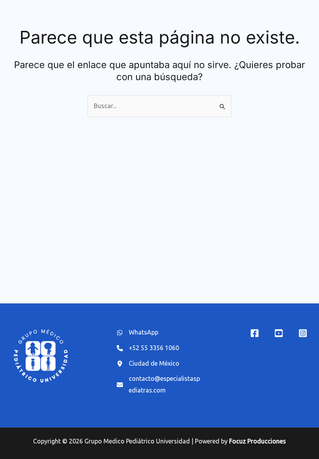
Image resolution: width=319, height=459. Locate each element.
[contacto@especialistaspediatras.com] (159, 384)
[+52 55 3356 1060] (148, 348)
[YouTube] (278, 333)
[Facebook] (254, 333)
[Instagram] (302, 333)
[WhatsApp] (137, 332)
